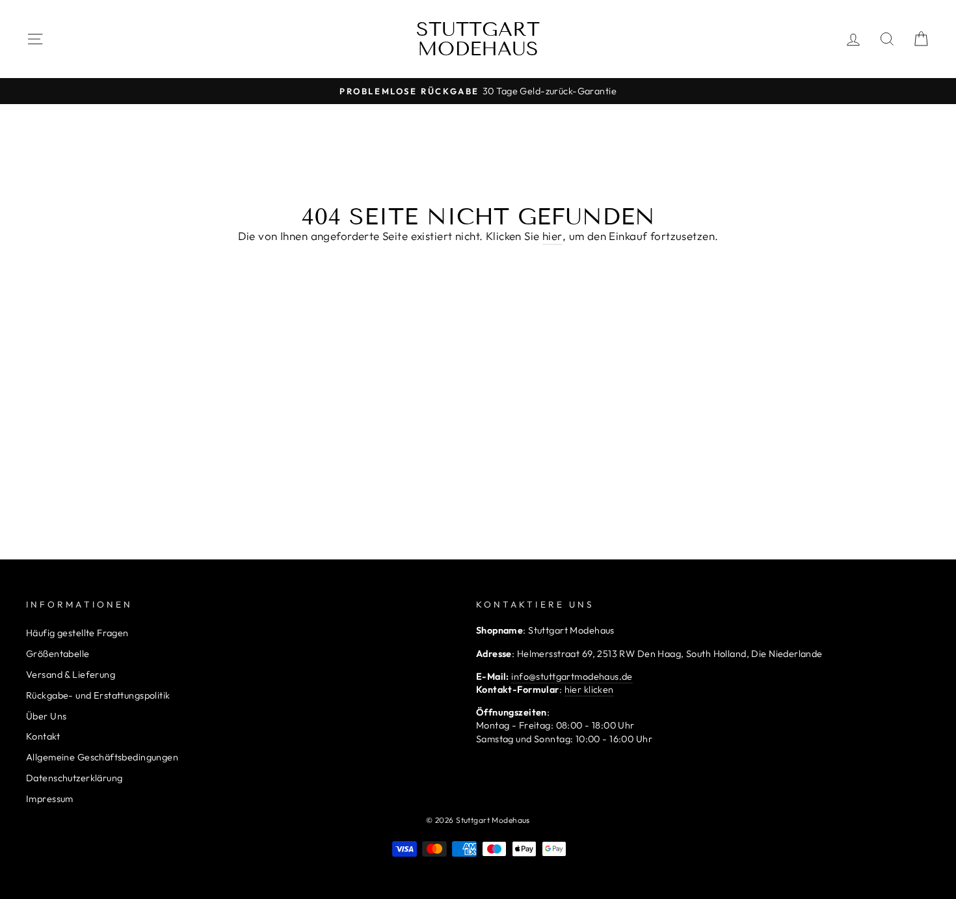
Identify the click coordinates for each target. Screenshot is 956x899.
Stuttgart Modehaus (478, 39)
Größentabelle (58, 654)
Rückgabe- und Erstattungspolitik (98, 695)
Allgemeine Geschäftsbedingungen (102, 757)
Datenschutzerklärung (74, 778)
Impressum (49, 799)
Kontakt (43, 736)
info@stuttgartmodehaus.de (572, 676)
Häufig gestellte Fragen (77, 633)
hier (552, 236)
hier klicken (589, 689)
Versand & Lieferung (70, 674)
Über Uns (46, 716)
